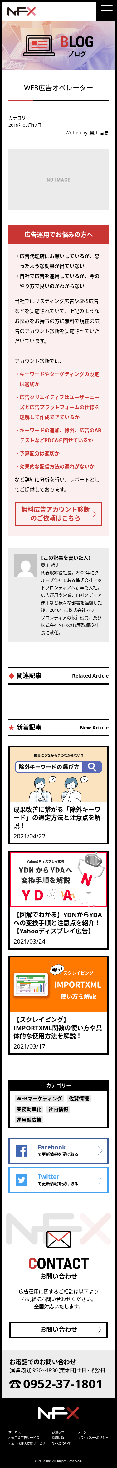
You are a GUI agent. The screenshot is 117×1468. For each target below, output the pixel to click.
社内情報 (58, 1109)
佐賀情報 (79, 1098)
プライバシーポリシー (93, 1438)
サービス (14, 1432)
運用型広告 (29, 1119)
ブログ (82, 1432)
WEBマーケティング (39, 1098)
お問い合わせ (58, 1329)
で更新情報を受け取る (58, 1150)
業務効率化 (29, 1109)
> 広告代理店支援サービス (27, 1443)
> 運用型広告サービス (23, 1438)
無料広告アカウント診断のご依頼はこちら (55, 513)
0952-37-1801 (63, 1383)
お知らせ (58, 1432)
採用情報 (58, 1438)
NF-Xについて (61, 1443)
